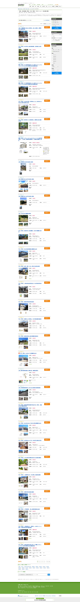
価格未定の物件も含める (56, 51)
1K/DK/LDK (54, 56)
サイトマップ (40, 595)
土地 (46, 6)
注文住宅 (43, 6)
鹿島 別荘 (40, 566)
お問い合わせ (54, 595)
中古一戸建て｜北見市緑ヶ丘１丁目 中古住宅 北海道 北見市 (29, 440)
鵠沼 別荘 (44, 566)
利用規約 (44, 595)
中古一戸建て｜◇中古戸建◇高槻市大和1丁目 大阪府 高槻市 (29, 457)
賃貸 (30, 6)
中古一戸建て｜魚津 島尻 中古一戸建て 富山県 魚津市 (29, 266)
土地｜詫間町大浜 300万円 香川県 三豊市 (26, 179)
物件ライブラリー (23, 587)
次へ (49, 561)
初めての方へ (36, 595)
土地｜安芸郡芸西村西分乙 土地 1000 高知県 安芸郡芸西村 (29, 387)
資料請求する (47, 27)
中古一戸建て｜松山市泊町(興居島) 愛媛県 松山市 (27, 249)
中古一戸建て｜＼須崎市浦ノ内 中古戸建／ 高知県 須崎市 (29, 474)
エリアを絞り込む (46, 20)
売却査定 (53, 6)
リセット (60, 34)
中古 (35, 6)
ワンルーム (54, 54)
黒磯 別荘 (33, 566)
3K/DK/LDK (54, 59)
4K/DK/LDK (54, 61)
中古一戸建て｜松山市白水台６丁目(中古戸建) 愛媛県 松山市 (29, 423)
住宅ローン (19, 587)
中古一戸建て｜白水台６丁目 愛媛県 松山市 (28, 353)
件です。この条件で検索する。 (56, 28)
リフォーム (49, 6)
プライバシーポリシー (48, 595)
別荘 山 (22, 566)
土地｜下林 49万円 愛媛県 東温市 (24, 213)
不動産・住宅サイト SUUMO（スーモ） (23, 584)
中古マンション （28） (56, 24)
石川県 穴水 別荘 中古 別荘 (27, 566)
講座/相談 (57, 6)
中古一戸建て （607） (56, 22)
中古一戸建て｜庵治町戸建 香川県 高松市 (26, 301)
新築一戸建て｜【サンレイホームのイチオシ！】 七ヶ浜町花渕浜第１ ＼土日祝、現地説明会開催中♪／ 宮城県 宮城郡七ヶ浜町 (30, 139)
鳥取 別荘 (48, 566)
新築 (33, 6)
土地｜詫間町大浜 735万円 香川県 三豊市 (26, 196)
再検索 (49, 574)
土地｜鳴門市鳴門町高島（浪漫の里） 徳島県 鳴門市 (28, 370)
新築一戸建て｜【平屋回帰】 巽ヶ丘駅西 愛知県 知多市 (29, 509)
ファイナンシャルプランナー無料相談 (31, 587)
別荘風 (19, 566)
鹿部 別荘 (37, 566)
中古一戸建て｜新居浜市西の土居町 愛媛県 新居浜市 (28, 336)
